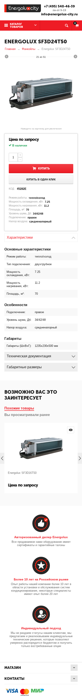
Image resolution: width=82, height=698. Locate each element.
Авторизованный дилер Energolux (41, 537)
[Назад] (6, 57)
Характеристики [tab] (20, 237)
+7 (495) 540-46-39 (59, 6)
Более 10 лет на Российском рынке (41, 579)
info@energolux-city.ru (59, 14)
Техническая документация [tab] (29, 356)
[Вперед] (75, 57)
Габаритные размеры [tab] (24, 367)
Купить (44, 168)
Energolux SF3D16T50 (22, 472)
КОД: (12, 188)
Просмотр (70, 429)
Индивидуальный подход (41, 628)
